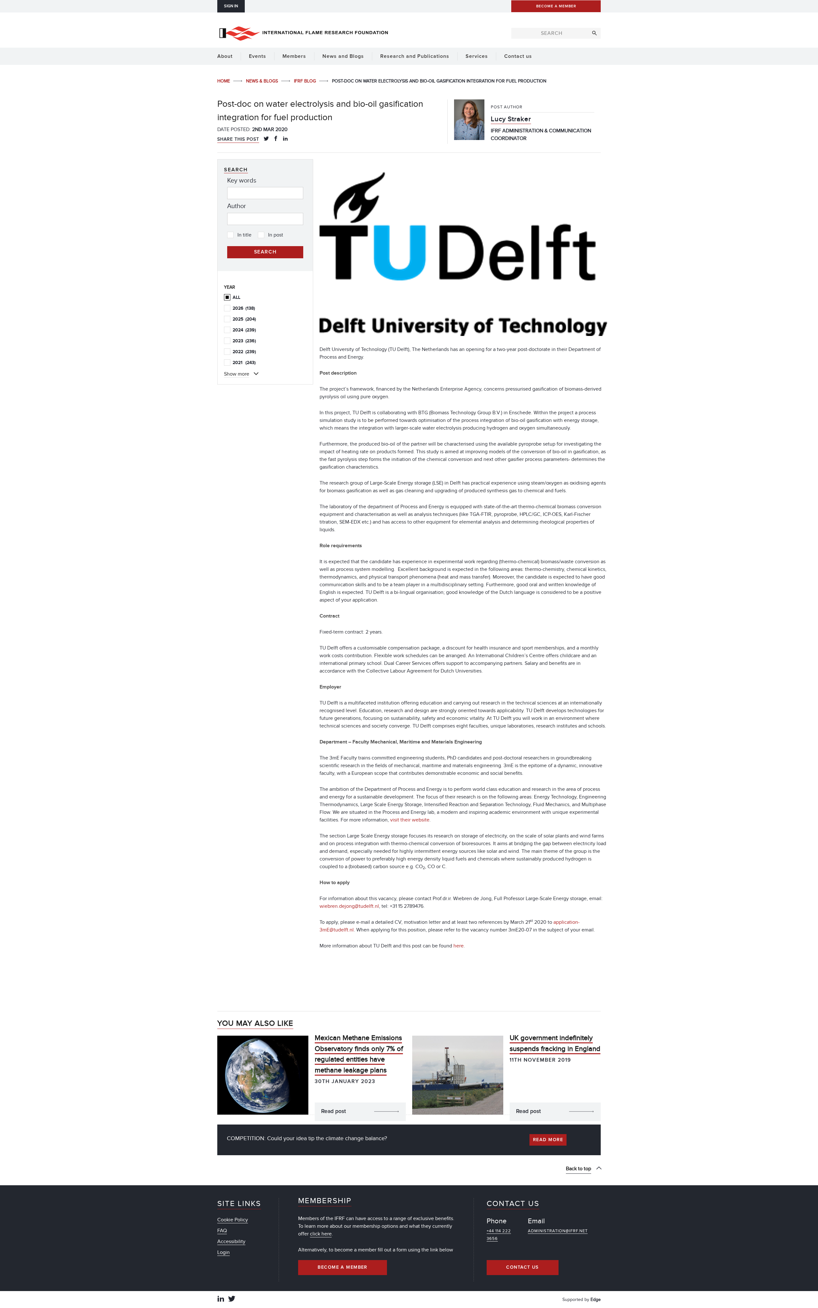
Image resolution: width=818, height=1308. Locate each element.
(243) (244, 362)
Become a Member (342, 1267)
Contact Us (522, 1267)
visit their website (409, 820)
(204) (244, 319)
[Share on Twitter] (266, 139)
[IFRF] (303, 32)
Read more (548, 1140)
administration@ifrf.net (558, 1231)
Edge (595, 1299)
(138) (244, 308)
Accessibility (231, 1241)
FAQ (222, 1230)
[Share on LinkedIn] (285, 139)
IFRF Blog (305, 81)
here (458, 946)
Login (223, 1252)
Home (224, 81)
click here (321, 1234)
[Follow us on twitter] (231, 1299)
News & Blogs (262, 81)
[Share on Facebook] (275, 139)
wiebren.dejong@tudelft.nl (349, 906)
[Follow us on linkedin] (220, 1299)
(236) (244, 341)
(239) (244, 330)
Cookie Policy (232, 1220)
